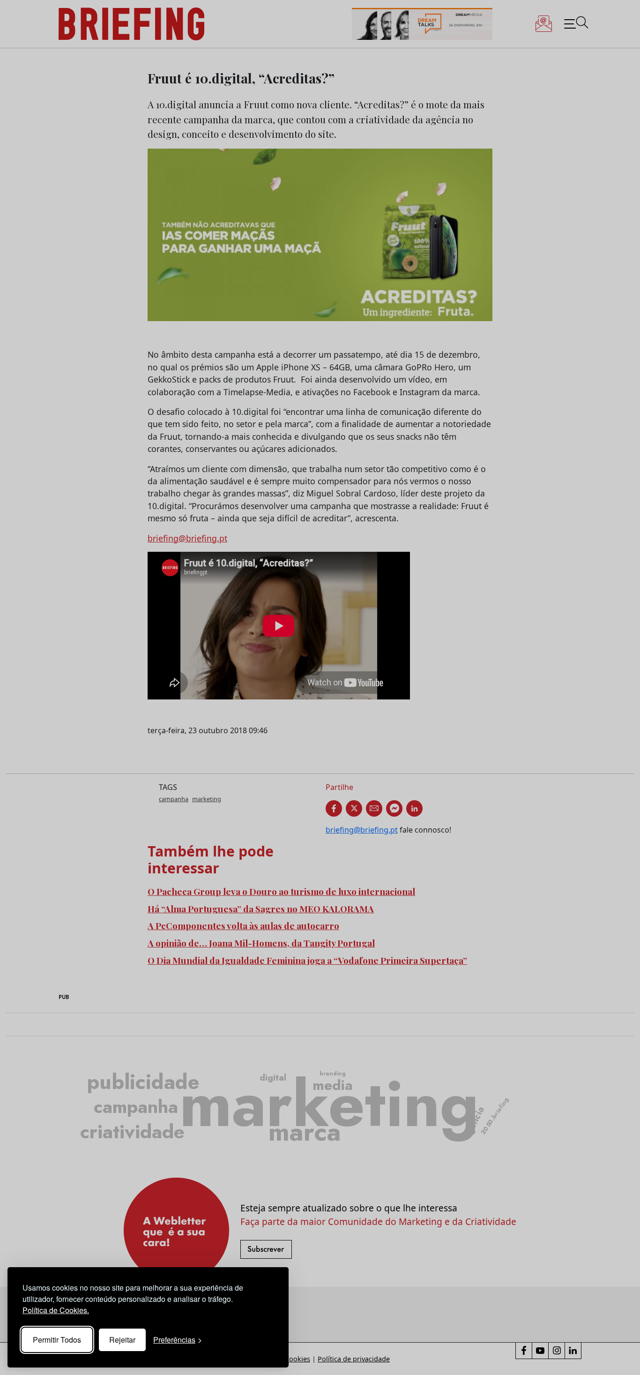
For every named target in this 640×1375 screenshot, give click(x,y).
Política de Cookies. (55, 1310)
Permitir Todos (57, 1339)
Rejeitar (122, 1339)
